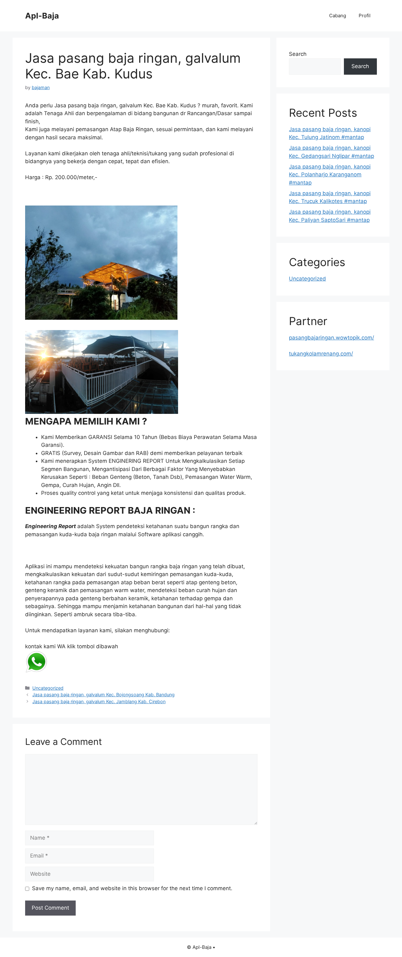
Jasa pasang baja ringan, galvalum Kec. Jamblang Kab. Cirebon (99, 701)
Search (298, 54)
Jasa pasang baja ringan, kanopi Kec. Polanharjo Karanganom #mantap (330, 174)
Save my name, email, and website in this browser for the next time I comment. (132, 888)
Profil (365, 16)
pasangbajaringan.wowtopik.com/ (331, 337)
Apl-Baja (42, 15)
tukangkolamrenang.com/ (321, 353)
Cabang (337, 16)
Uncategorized (47, 688)
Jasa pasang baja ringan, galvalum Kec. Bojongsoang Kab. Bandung (103, 694)
